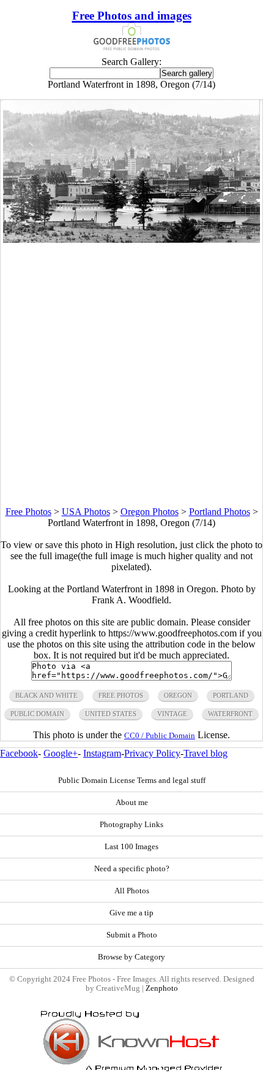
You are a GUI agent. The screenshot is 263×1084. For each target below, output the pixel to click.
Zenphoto (162, 988)
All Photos (131, 891)
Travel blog (205, 753)
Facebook (19, 753)
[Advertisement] (131, 374)
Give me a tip (131, 913)
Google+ (60, 753)
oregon (178, 695)
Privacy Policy (152, 753)
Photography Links (131, 824)
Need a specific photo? (131, 869)
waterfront (230, 713)
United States (110, 713)
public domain (37, 713)
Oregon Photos (149, 511)
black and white (46, 695)
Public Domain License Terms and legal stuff (132, 780)
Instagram (102, 753)
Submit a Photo (131, 935)
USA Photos (86, 511)
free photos (120, 695)
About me (132, 802)
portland (230, 695)
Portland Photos (219, 511)
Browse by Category (131, 957)
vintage (172, 713)
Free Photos (28, 511)
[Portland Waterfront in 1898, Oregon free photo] (131, 239)
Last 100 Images (131, 846)
